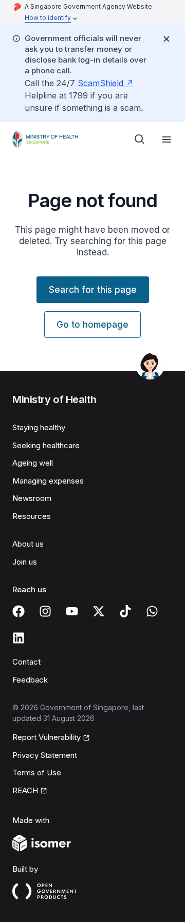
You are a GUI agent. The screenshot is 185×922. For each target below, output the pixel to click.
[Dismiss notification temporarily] (166, 39)
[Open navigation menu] (166, 139)
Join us (24, 562)
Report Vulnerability (46, 738)
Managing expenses (48, 481)
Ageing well (32, 463)
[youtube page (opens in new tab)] (72, 611)
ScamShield (106, 83)
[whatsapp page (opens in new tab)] (152, 611)
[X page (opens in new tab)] (98, 611)
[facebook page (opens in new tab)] (18, 611)
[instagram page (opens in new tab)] (45, 611)
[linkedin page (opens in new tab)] (18, 638)
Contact (26, 662)
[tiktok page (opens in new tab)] (125, 611)
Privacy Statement (44, 755)
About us (28, 544)
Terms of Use (36, 772)
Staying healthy (38, 427)
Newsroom (31, 498)
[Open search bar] (139, 139)
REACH (29, 791)
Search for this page (93, 290)
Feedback (30, 680)
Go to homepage (92, 324)
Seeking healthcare (46, 445)
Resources (31, 516)
